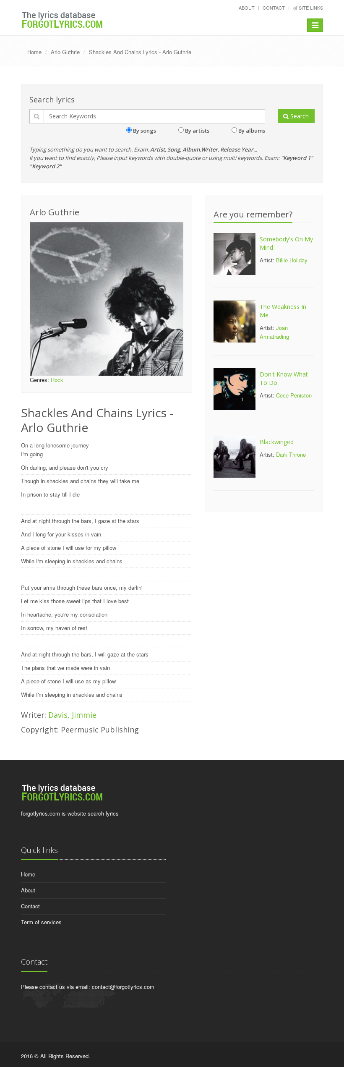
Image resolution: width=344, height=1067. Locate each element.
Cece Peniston (294, 395)
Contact (274, 7)
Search (299, 116)
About (247, 7)
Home (34, 52)
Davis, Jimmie (72, 715)
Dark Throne (291, 454)
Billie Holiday (292, 260)
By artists (197, 130)
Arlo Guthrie (65, 52)
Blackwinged (277, 442)
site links (310, 7)
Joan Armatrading (274, 332)
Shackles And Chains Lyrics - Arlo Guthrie (140, 52)
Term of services (41, 922)
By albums (251, 130)
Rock (57, 380)
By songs (144, 130)
